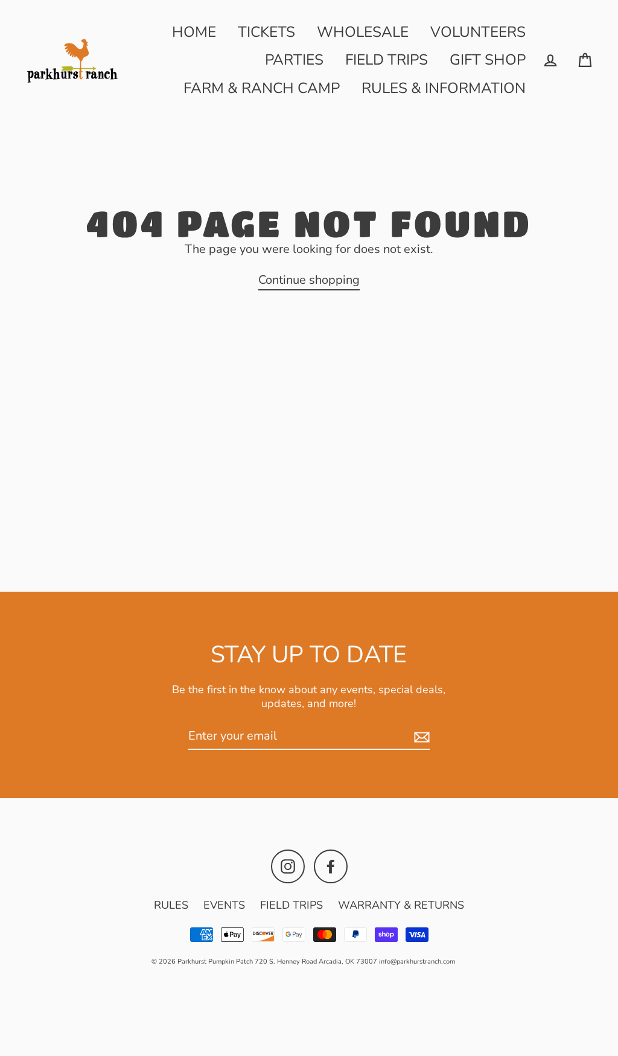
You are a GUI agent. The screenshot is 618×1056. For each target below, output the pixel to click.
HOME (194, 32)
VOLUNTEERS (478, 32)
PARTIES (294, 60)
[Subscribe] (420, 736)
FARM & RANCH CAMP (261, 88)
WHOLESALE (363, 32)
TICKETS (266, 32)
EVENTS (224, 905)
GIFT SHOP (488, 60)
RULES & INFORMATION (444, 88)
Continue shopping (309, 280)
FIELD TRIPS (386, 60)
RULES (171, 905)
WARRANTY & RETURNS (401, 905)
